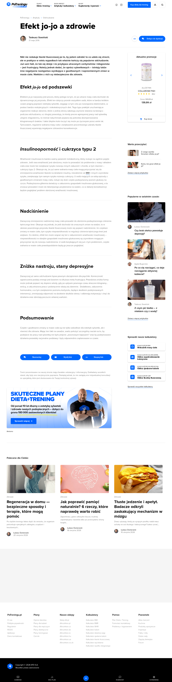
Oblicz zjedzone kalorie (148, 368)
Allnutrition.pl (65, 623)
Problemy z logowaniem (122, 626)
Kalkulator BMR (92, 623)
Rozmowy (120, 680)
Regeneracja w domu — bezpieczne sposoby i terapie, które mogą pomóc (28, 509)
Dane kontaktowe (14, 636)
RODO (10, 630)
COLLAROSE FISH (146, 91)
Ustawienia (154, 680)
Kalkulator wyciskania (94, 643)
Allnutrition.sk (65, 630)
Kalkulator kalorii (92, 630)
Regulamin (11, 626)
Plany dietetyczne (41, 630)
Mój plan (52, 680)
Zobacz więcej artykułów (138, 173)
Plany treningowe (41, 633)
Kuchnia (141, 623)
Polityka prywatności (15, 623)
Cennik (36, 636)
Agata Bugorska (141, 264)
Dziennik (18, 680)
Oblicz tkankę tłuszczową (149, 377)
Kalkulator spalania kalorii (96, 636)
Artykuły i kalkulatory (64, 5)
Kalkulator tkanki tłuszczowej (98, 639)
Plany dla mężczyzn (42, 626)
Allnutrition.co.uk (66, 643)
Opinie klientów (40, 620)
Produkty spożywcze (146, 626)
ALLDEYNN (146, 88)
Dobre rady (143, 636)
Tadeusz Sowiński (38, 37)
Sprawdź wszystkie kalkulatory (140, 387)
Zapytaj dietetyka (145, 639)
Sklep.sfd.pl (64, 620)
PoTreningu (24, 18)
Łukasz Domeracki (21, 533)
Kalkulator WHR (92, 626)
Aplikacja (11, 633)
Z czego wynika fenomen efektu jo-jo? (150, 153)
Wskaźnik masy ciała (147, 347)
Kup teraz (148, 119)
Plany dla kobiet (40, 623)
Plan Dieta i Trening (120, 620)
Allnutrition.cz (65, 626)
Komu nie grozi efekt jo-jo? (151, 165)
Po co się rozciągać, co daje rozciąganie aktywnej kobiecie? (149, 271)
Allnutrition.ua (65, 639)
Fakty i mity (143, 633)
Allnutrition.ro (65, 633)
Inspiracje (142, 630)
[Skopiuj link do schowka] (135, 39)
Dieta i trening (43, 5)
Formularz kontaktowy (121, 623)
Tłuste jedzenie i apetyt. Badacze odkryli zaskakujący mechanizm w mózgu (138, 509)
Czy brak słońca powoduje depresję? (149, 232)
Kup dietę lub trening (139, 5)
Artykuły (36, 18)
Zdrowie (10, 497)
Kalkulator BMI (92, 620)
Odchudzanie (48, 18)
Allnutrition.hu (65, 636)
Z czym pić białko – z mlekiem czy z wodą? (146, 310)
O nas (9, 620)
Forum (141, 643)
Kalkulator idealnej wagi (95, 633)
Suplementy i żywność (88, 5)
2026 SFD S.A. (32, 665)
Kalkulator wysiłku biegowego (98, 646)
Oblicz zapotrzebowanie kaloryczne (148, 357)
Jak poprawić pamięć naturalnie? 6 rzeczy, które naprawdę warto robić (84, 506)
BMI (88, 173)
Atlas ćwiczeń (144, 620)
